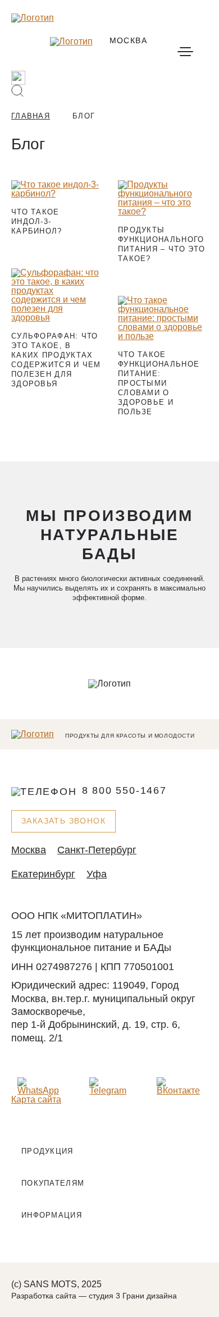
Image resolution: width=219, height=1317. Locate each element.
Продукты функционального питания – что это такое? (161, 244)
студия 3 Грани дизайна (133, 1295)
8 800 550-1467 (124, 790)
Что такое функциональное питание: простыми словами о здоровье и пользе (158, 382)
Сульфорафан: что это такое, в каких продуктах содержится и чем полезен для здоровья (56, 360)
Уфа (96, 874)
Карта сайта (36, 1099)
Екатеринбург (43, 874)
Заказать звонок (63, 820)
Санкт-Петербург (96, 850)
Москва (28, 850)
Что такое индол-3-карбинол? (36, 221)
